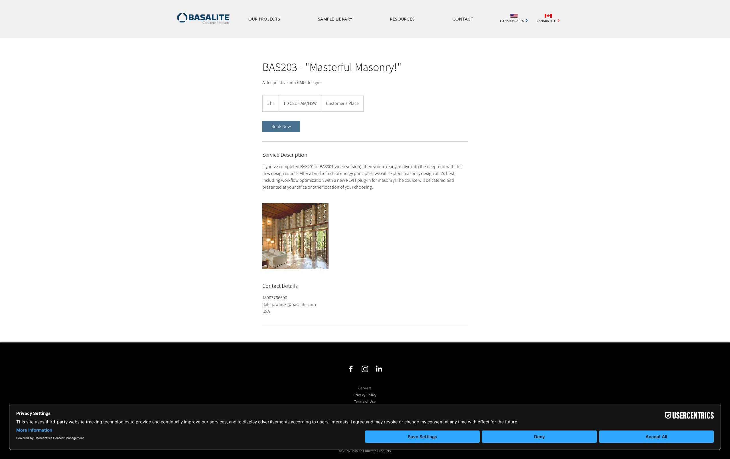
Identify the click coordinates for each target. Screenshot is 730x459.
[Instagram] (364, 368)
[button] (413, 19)
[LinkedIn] (378, 368)
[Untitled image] (295, 236)
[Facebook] (350, 368)
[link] (281, 126)
